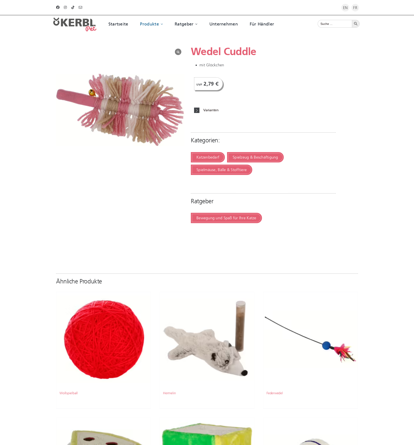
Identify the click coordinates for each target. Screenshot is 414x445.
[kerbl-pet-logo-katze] (74, 19)
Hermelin (169, 393)
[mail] (80, 7)
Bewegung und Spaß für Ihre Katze (226, 218)
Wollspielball (69, 393)
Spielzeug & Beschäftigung (255, 157)
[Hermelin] (207, 339)
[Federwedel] (310, 339)
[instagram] (65, 7)
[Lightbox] (178, 52)
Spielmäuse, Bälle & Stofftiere (221, 169)
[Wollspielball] (103, 339)
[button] (265, 110)
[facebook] (58, 7)
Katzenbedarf (207, 157)
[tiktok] (72, 7)
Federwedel (275, 393)
